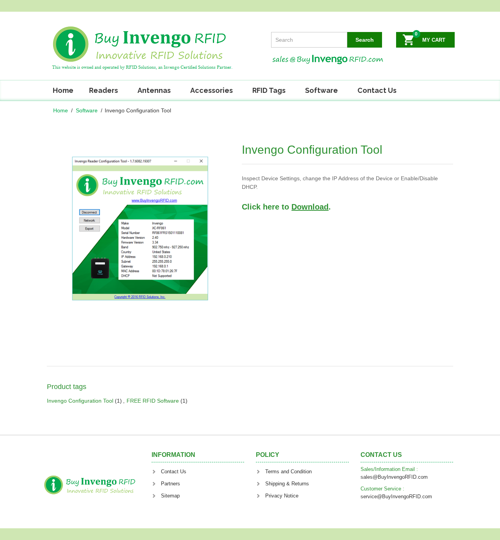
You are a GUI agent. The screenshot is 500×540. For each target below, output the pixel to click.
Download (310, 206)
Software (321, 90)
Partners (170, 484)
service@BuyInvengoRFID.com (396, 496)
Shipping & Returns (287, 484)
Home (63, 90)
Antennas (154, 90)
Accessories (211, 90)
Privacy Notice (281, 496)
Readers (103, 90)
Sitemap (170, 496)
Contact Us (376, 90)
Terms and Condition (288, 471)
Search (364, 40)
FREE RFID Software (153, 401)
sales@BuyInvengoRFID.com (394, 477)
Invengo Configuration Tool (80, 401)
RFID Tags (269, 90)
